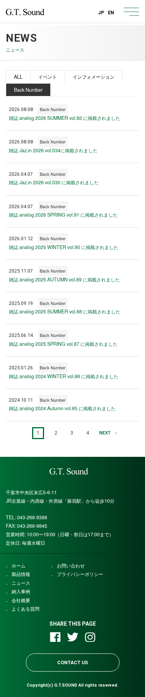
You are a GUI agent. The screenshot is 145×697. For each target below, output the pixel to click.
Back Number (28, 89)
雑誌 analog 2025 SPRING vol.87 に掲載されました (63, 343)
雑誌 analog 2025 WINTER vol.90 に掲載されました (63, 247)
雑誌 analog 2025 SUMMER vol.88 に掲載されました (64, 311)
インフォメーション (93, 76)
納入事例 (21, 591)
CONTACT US (72, 662)
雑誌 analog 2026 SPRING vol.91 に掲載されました (63, 214)
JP (101, 12)
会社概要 (21, 600)
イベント (47, 76)
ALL (18, 76)
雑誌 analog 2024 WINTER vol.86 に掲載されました (63, 376)
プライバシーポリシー (80, 574)
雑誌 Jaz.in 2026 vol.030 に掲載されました (54, 182)
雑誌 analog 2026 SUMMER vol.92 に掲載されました (64, 117)
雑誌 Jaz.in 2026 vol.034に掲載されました (53, 150)
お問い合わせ (71, 565)
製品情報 (21, 574)
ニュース (21, 583)
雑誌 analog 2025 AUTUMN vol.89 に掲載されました (64, 279)
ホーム (19, 565)
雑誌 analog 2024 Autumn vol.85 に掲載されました (62, 408)
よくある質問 (25, 608)
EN (111, 12)
